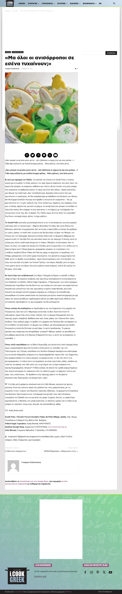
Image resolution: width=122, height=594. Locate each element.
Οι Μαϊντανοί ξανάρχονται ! (16, 451)
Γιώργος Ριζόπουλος (12, 68)
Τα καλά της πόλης (18, 52)
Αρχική (22, 3)
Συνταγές (32, 3)
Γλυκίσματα (47, 3)
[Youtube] (110, 573)
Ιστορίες (61, 3)
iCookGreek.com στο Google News (34, 481)
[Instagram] (91, 573)
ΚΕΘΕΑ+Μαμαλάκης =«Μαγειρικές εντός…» (61, 451)
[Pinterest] (97, 573)
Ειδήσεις (74, 3)
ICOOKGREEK (18, 592)
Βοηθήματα (88, 3)
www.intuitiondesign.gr (57, 427)
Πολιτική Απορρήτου (105, 592)
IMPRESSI (68, 592)
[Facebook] (85, 573)
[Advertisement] (61, 30)
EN (100, 3)
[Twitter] (104, 573)
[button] (114, 4)
